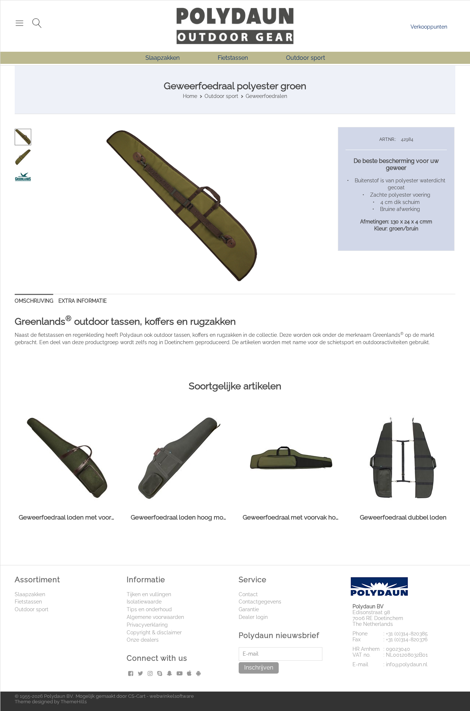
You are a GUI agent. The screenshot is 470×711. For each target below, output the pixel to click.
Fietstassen (233, 57)
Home (190, 96)
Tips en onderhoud (149, 609)
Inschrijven (258, 667)
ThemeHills (74, 701)
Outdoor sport (305, 57)
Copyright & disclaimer (154, 632)
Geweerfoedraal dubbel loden (403, 517)
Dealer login (253, 617)
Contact (248, 594)
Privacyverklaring (147, 625)
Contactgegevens (260, 602)
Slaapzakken (162, 57)
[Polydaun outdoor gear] (235, 25)
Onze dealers (143, 640)
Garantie (249, 609)
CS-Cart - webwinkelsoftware (161, 696)
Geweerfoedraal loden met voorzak (67, 517)
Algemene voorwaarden (155, 617)
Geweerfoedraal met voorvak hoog (291, 517)
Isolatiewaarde (144, 602)
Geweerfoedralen (266, 96)
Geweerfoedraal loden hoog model (179, 517)
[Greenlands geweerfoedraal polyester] (182, 206)
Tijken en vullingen (149, 594)
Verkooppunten (429, 27)
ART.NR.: (387, 139)
